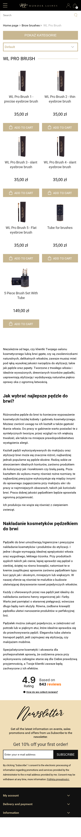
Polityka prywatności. (58, 779)
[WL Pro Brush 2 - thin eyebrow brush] (60, 80)
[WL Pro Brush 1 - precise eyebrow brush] (21, 80)
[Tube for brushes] (60, 211)
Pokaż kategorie (40, 35)
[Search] (76, 15)
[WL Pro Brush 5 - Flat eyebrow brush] (21, 211)
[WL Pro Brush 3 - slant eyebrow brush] (21, 146)
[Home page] (38, 5)
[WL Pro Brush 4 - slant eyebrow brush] (60, 146)
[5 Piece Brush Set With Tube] (21, 277)
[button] (5, 5)
